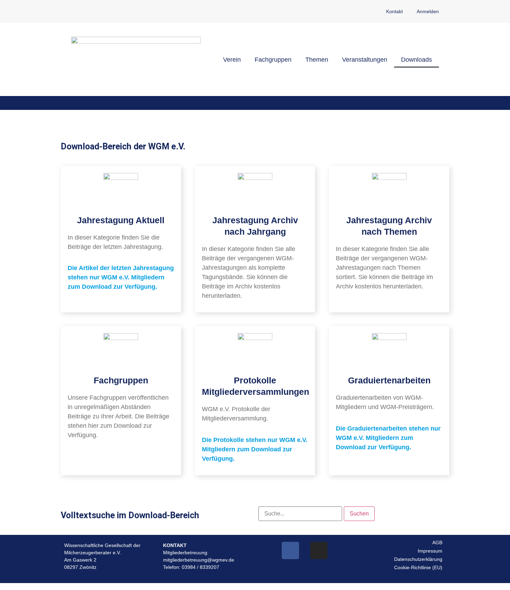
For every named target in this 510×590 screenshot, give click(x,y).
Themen (316, 59)
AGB (437, 542)
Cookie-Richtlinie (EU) (418, 567)
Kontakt (394, 11)
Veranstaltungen (364, 59)
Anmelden (428, 11)
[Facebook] (290, 550)
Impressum (430, 551)
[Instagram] (319, 550)
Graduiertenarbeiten (389, 380)
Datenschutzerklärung (418, 559)
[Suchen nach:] (300, 513)
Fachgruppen (273, 59)
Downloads (416, 59)
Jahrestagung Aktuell (120, 220)
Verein (232, 59)
